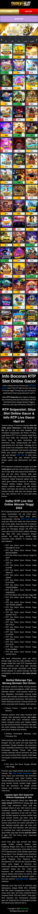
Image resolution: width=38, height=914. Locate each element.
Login (9, 11)
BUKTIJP (19, 19)
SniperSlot (25, 908)
